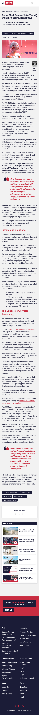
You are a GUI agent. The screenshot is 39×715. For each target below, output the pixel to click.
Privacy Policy (7, 694)
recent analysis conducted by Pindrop (21, 330)
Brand (22, 694)
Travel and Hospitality (28, 635)
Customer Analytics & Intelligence (15, 33)
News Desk (24, 687)
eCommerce (24, 639)
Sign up (8, 610)
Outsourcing (24, 645)
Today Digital (22, 710)
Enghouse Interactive (27, 678)
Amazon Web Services (25, 663)
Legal (22, 697)
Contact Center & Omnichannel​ (8, 633)
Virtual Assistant (20, 496)
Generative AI (26, 492)
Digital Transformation (8, 677)
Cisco (22, 671)
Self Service (7, 496)
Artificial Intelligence (11, 492)
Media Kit (23, 690)
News (31, 33)
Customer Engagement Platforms (6, 645)
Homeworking (7, 666)
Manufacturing (25, 642)
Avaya (22, 675)
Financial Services (26, 632)
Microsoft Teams (8, 669)
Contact (5, 690)
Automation (6, 672)
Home (3, 11)
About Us (5, 687)
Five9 (22, 668)
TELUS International (9, 500)
